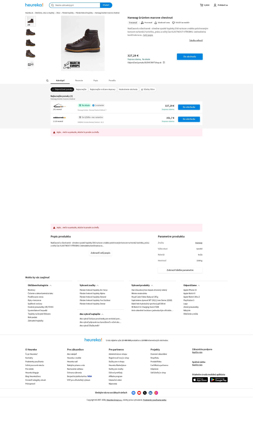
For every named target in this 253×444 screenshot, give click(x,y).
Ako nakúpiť (72, 354)
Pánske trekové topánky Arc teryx (94, 290)
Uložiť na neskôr (182, 22)
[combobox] (74, 5)
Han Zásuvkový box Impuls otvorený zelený (149, 290)
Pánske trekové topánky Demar (92, 303)
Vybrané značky (87, 285)
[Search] (47, 81)
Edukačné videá (115, 380)
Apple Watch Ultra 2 (191, 297)
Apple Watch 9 (189, 293)
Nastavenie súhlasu (75, 369)
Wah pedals (32, 317)
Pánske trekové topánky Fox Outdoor (95, 300)
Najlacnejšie (81, 89)
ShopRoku (154, 358)
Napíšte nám (197, 352)
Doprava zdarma (168, 109)
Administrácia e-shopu (118, 354)
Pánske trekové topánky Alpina (92, 293)
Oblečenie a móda (190, 314)
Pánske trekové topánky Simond (93, 297)
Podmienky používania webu (154, 400)
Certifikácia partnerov (159, 365)
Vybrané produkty (141, 285)
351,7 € (170, 118)
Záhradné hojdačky (35, 320)
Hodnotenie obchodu (128, 89)
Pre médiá (29, 369)
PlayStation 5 (188, 300)
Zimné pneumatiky (191, 307)
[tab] (60, 80)
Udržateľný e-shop (158, 372)
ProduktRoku (155, 361)
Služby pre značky (116, 369)
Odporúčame (190, 285)
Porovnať (148, 22)
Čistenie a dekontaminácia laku (40, 293)
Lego (185, 303)
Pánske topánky (68, 13)
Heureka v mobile (74, 358)
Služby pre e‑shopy (116, 361)
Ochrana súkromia (74, 372)
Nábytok (186, 310)
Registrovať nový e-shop (119, 358)
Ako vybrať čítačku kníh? (89, 325)
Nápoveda (113, 383)
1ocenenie (99, 105)
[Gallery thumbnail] (30, 21)
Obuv (58, 13)
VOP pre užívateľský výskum (78, 380)
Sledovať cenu (164, 22)
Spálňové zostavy (35, 303)
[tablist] (107, 80)
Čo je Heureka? (31, 354)
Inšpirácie (154, 369)
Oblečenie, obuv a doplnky (44, 13)
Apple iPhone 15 (190, 290)
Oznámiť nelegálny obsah (35, 380)
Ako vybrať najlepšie (90, 314)
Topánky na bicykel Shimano (39, 314)
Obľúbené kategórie (38, 285)
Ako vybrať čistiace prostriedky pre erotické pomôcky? (100, 319)
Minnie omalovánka (139, 293)
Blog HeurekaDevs (33, 376)
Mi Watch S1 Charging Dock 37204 (145, 307)
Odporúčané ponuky (63, 89)
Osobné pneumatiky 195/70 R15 (40, 307)
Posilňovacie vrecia (35, 297)
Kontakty (29, 358)
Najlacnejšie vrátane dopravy (102, 89)
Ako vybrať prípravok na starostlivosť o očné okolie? (100, 322)
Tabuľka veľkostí (196, 40)
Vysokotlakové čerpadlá (37, 310)
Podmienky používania (34, 361)
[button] (60, 80)
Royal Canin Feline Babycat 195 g (145, 297)
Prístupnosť (30, 383)
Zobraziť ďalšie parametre (180, 270)
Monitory (31, 290)
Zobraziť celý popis (100, 253)
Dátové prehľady (115, 372)
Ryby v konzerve (34, 300)
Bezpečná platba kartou (77, 376)
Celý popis (148, 35)
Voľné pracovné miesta (34, 365)
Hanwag (198, 243)
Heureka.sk (29, 13)
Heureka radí (72, 361)
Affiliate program (115, 376)
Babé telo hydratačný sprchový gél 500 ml (148, 303)
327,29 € (169, 106)
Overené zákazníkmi (158, 354)
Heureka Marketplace (117, 365)
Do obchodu (189, 107)
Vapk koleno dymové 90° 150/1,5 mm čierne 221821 (152, 300)
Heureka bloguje (32, 372)
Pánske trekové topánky (84, 13)
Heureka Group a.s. (114, 400)
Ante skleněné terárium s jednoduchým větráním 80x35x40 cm (152, 310)
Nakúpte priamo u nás (76, 365)
